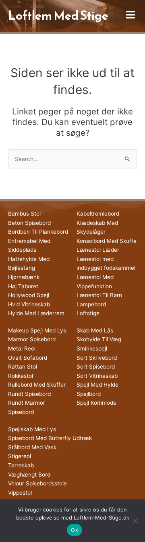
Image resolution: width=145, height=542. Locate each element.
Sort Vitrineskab (97, 376)
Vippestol (20, 492)
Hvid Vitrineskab (29, 304)
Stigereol (19, 456)
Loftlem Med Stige (58, 15)
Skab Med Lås (95, 330)
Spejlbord (89, 394)
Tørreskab (21, 465)
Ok (74, 530)
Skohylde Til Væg (99, 339)
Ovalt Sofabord (27, 358)
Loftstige (88, 313)
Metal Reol (21, 348)
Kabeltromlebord (98, 213)
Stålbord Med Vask (32, 447)
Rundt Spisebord (29, 394)
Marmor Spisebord (32, 339)
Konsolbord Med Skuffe (107, 241)
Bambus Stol (24, 213)
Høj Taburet (23, 286)
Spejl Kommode (96, 402)
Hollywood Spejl (28, 295)
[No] (135, 521)
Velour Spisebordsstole (37, 483)
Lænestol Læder (98, 250)
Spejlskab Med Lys (32, 429)
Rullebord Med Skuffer (37, 384)
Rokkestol (20, 376)
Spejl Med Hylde (97, 384)
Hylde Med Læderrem (36, 313)
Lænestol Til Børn (99, 295)
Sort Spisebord (96, 366)
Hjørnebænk (23, 277)
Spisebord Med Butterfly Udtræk (50, 438)
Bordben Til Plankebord (38, 231)
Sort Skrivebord (97, 358)
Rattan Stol (22, 366)
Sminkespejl (92, 348)
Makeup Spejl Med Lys (37, 330)
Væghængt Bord (29, 474)
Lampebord (91, 304)
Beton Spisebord (29, 223)
